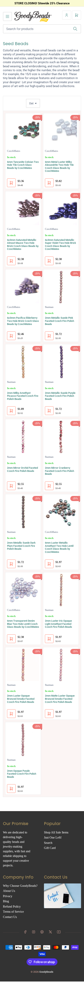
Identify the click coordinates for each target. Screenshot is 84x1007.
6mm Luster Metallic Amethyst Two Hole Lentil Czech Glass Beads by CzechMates (59, 547)
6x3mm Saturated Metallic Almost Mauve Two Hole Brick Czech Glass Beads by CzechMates (22, 244)
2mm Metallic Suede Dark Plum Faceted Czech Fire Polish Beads (21, 545)
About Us (9, 890)
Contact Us (10, 917)
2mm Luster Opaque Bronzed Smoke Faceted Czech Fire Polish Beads (20, 698)
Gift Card (50, 848)
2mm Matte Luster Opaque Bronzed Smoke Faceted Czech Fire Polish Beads (60, 698)
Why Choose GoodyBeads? (20, 885)
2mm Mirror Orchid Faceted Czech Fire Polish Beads (22, 469)
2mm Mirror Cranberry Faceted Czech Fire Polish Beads (59, 470)
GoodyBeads (46, 971)
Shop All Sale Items (56, 832)
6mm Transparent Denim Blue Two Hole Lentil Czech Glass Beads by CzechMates (23, 623)
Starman (49, 307)
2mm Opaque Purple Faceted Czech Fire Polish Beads (21, 773)
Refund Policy (12, 906)
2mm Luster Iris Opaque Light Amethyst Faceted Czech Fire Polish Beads (58, 623)
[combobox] (42, 28)
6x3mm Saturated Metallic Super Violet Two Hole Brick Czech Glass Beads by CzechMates (60, 244)
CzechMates (13, 150)
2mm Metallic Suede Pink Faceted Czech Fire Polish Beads (59, 320)
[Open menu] (7, 16)
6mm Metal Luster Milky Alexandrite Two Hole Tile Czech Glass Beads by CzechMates (59, 166)
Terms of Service (13, 911)
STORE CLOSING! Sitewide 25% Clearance (42, 3)
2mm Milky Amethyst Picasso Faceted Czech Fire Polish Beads (22, 395)
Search (48, 842)
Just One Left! (53, 837)
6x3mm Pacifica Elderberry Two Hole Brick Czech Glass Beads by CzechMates (23, 320)
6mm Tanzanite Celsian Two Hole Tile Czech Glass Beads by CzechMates (23, 164)
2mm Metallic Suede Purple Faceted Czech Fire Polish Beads (60, 395)
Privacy (7, 896)
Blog (6, 901)
